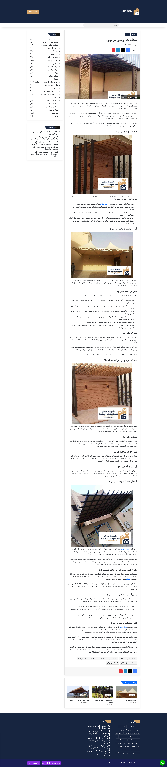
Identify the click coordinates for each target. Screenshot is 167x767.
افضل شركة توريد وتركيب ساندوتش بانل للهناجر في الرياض (44, 137)
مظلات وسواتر (124, 549)
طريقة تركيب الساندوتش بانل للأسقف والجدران (46, 148)
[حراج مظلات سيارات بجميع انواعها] (78, 692)
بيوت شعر (54, 54)
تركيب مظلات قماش (96, 658)
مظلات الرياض (135, 746)
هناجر (56, 116)
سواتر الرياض (135, 743)
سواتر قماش (53, 76)
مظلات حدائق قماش (128, 663)
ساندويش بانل (53, 60)
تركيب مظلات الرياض (131, 700)
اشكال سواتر (112, 658)
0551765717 (33, 11)
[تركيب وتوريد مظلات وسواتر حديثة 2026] (102, 692)
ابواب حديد (54, 39)
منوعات (55, 113)
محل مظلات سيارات (50, 94)
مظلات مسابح (53, 110)
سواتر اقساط (53, 67)
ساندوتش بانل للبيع (121, 739)
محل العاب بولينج (51, 91)
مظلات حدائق (53, 104)
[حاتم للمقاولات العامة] (130, 11)
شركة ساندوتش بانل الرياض (123, 743)
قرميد (56, 88)
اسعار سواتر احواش (50, 42)
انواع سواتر (136, 730)
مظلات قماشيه (135, 749)
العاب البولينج (53, 48)
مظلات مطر (126, 749)
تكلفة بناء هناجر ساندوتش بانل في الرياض (46, 132)
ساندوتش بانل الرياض (134, 739)
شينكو (128, 579)
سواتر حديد (123, 627)
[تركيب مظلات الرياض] (126, 692)
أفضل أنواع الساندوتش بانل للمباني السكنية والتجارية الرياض (45, 143)
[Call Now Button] (162, 763)
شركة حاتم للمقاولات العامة (47, 82)
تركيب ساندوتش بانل (126, 730)
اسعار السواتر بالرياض (128, 658)
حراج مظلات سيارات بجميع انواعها (79, 700)
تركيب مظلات (104, 204)
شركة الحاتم (108, 762)
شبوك (56, 79)
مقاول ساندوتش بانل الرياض (122, 753)
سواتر (127, 34)
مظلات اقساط (52, 101)
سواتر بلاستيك (52, 70)
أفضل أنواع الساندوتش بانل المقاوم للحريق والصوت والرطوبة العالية (44, 154)
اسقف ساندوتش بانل (49, 45)
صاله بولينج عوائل (51, 85)
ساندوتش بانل (123, 736)
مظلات (134, 34)
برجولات (55, 51)
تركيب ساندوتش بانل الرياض (132, 733)
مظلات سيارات (52, 107)
